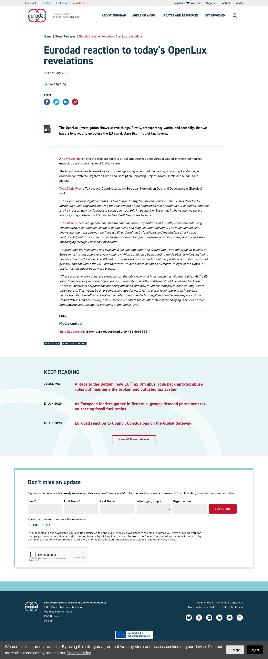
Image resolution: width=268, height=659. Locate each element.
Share (48, 95)
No (48, 524)
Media (239, 3)
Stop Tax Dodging (74, 343)
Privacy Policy (204, 602)
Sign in (210, 3)
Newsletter (79, 3)
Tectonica (237, 607)
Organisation (182, 501)
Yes (35, 524)
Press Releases (65, 36)
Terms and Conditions (229, 602)
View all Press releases (134, 439)
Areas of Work (143, 15)
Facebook (30, 3)
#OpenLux (74, 223)
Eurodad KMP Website (187, 3)
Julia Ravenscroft (72, 331)
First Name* (72, 501)
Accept (235, 650)
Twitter (46, 3)
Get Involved (215, 15)
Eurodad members (209, 493)
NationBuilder (210, 607)
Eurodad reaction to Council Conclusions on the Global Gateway (133, 423)
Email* (32, 501)
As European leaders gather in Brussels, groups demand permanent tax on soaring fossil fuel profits (140, 406)
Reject (255, 650)
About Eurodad (114, 15)
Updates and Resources (180, 15)
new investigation (73, 159)
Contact (225, 3)
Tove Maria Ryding (71, 188)
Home (47, 36)
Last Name (107, 501)
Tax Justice (52, 343)
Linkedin (61, 3)
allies (231, 493)
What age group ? (149, 501)
